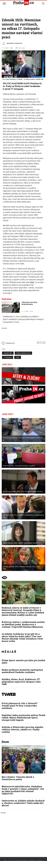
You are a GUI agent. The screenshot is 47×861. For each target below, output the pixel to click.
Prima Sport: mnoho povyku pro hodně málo (23, 661)
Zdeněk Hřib (8, 353)
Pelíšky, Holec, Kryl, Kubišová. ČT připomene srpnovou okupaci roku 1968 (21, 682)
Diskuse (10, 343)
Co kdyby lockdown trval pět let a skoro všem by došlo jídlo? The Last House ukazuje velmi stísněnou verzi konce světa (22, 637)
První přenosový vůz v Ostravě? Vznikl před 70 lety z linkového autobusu (19, 705)
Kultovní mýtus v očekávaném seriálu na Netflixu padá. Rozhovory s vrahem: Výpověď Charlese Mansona (23, 624)
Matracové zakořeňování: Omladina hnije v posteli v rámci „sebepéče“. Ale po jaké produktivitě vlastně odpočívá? (23, 790)
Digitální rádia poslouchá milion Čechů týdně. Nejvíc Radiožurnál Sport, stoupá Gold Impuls (23, 717)
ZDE (32, 282)
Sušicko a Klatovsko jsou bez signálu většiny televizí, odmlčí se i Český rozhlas (22, 729)
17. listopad (7, 357)
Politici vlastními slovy (23, 353)
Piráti (17, 357)
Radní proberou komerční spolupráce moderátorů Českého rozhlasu (22, 671)
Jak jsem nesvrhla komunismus (29, 303)
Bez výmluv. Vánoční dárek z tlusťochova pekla (18, 778)
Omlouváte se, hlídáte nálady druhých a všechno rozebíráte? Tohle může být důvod (23, 803)
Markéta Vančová (14, 43)
